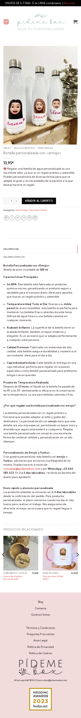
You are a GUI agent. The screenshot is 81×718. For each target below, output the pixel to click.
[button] (6, 21)
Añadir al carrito (39, 200)
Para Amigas (45, 148)
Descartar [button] (69, 3)
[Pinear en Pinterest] (29, 218)
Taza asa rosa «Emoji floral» (53, 577)
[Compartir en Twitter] (17, 218)
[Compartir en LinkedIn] (35, 218)
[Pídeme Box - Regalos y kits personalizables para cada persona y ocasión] (41, 21)
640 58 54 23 (31, 680)
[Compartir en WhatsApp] (6, 218)
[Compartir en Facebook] (12, 218)
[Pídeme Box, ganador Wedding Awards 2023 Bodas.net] (40, 699)
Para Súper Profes (38, 210)
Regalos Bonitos (24, 148)
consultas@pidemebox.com (52, 680)
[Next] (77, 563)
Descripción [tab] (11, 249)
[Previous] (3, 563)
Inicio (7, 148)
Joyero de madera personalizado (12, 577)
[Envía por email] (23, 218)
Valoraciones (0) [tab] (14, 257)
